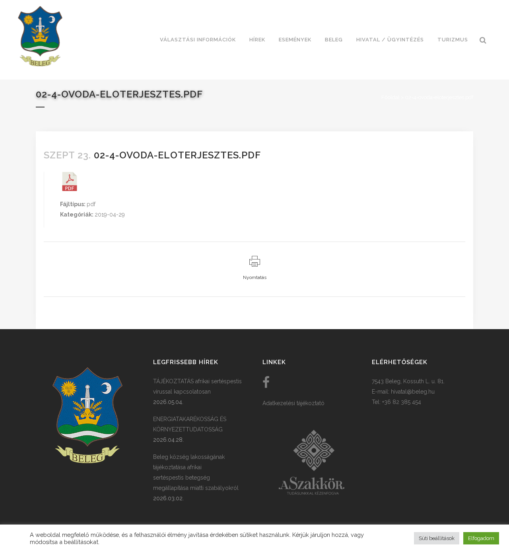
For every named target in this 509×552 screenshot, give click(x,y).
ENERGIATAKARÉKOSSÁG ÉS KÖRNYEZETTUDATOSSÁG (189, 424)
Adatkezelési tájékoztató (293, 403)
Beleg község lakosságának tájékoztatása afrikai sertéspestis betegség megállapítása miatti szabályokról (196, 472)
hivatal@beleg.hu (413, 391)
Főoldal (390, 97)
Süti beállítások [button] (437, 538)
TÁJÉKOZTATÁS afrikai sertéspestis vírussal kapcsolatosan (197, 386)
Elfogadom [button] (481, 538)
